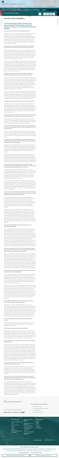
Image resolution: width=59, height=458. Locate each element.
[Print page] (40, 14)
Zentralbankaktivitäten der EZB (50, 6)
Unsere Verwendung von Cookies (36, 452)
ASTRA (37, 423)
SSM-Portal (38, 426)
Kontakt (12, 426)
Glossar (12, 423)
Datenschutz (26, 430)
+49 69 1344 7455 (37, 410)
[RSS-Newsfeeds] (56, 440)
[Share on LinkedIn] (50, 14)
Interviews (18, 8)
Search (52, 2)
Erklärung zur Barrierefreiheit (29, 431)
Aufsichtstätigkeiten (19, 6)
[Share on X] (44, 14)
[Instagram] (49, 440)
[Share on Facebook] (47, 14)
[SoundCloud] (54, 440)
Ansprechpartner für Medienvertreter (13, 412)
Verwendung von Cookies (28, 427)
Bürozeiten (13, 429)
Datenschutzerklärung (28, 425)
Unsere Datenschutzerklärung (23, 452)
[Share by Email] (53, 14)
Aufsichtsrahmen (11, 6)
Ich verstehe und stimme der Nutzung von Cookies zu (15, 455)
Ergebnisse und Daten (28, 6)
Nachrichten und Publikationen (38, 6)
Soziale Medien (14, 432)
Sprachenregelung (27, 428)
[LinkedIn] (46, 440)
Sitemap (4, 436)
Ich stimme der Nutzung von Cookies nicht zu (43, 455)
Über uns (4, 6)
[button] (54, 2)
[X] (44, 440)
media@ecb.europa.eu (38, 412)
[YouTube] (51, 440)
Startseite (3, 8)
